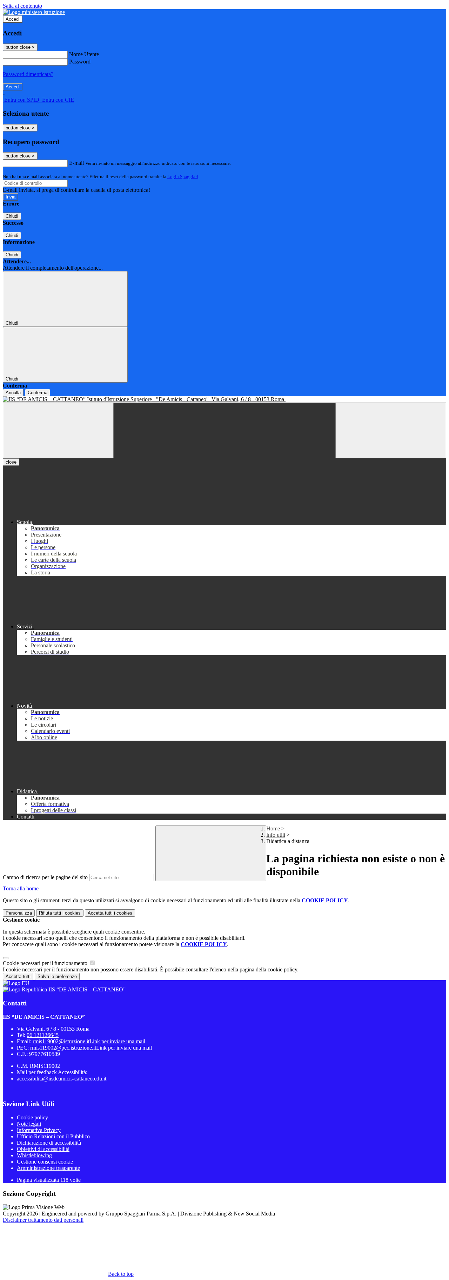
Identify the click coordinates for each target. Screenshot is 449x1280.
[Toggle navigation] (58, 430)
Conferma (37, 392)
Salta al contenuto (22, 6)
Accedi (13, 19)
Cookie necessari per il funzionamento (46, 963)
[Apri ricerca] (390, 430)
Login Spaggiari (182, 176)
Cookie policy (32, 1117)
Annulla (13, 392)
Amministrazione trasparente (48, 1168)
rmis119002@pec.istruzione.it (91, 1048)
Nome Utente (84, 54)
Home (273, 828)
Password (80, 62)
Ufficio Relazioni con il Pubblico (53, 1136)
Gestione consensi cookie (45, 1162)
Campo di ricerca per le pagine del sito (45, 877)
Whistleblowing (34, 1155)
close (11, 462)
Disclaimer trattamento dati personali (43, 1220)
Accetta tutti (110, 913)
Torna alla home (21, 888)
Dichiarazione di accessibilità (49, 1143)
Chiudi (12, 216)
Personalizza (19, 913)
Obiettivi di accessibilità (43, 1149)
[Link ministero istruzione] (34, 12)
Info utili (275, 835)
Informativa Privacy (39, 1130)
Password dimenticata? (28, 74)
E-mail (76, 163)
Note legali (29, 1124)
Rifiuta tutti (60, 913)
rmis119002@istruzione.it (89, 1041)
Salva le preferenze (57, 976)
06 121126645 (43, 1035)
